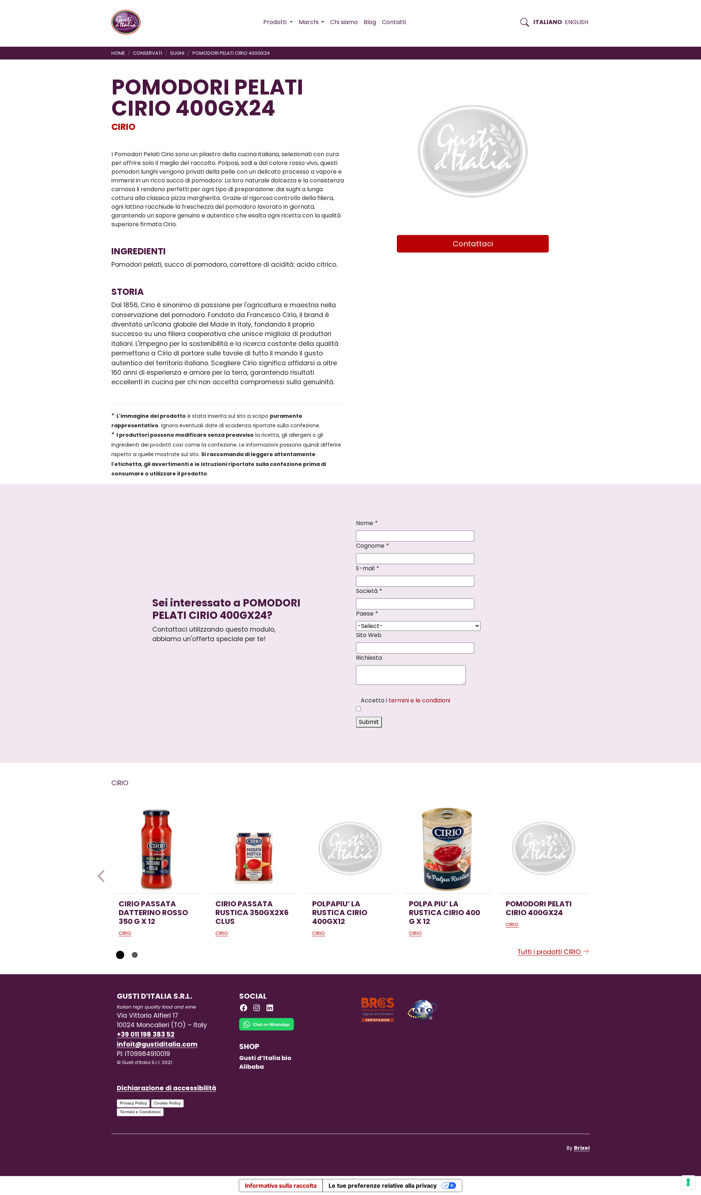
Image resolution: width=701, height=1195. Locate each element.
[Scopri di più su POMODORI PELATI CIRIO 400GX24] (543, 849)
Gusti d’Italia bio (265, 1058)
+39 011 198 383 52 (146, 1034)
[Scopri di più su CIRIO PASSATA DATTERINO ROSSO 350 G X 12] (156, 849)
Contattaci (473, 244)
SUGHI (177, 53)
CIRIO (123, 127)
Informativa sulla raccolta (281, 1185)
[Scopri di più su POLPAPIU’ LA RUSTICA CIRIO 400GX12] (350, 849)
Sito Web (369, 635)
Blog (370, 22)
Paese (367, 613)
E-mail (367, 568)
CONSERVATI (147, 53)
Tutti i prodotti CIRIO (549, 952)
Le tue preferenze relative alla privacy (383, 1185)
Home (118, 53)
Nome (367, 523)
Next (597, 876)
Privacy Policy (133, 1103)
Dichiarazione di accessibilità (166, 1088)
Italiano (547, 22)
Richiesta (369, 658)
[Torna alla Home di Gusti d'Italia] (128, 22)
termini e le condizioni (419, 700)
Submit (369, 722)
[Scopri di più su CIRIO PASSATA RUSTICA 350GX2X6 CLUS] (253, 849)
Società (369, 591)
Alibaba (251, 1067)
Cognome (372, 545)
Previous (103, 876)
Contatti (394, 22)
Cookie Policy (167, 1103)
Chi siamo (344, 22)
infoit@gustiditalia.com (157, 1044)
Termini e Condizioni (140, 1111)
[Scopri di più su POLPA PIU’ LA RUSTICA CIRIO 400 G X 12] (447, 849)
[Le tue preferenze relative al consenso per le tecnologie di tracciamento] (688, 1182)
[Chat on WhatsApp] (266, 1030)
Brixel (582, 1148)
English (576, 22)
